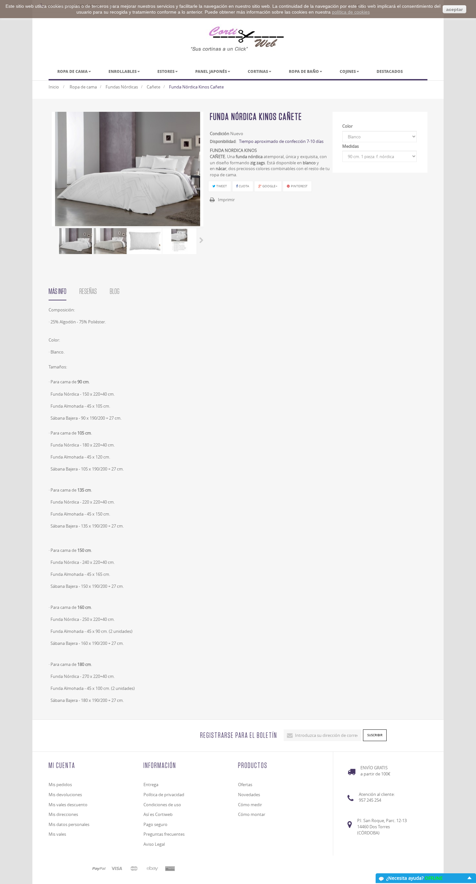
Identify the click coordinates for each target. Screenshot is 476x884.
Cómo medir (250, 805)
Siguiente (201, 240)
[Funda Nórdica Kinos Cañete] (75, 241)
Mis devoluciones (65, 794)
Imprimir (226, 200)
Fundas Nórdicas (122, 87)
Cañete (153, 87)
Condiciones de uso (162, 805)
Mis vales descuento (68, 805)
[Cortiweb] (238, 38)
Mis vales (57, 834)
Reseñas (88, 292)
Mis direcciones (63, 814)
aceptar (454, 9)
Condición (219, 133)
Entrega (150, 784)
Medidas (351, 146)
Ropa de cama (83, 87)
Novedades (249, 794)
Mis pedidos (60, 784)
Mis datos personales (69, 824)
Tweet (221, 186)
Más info (57, 292)
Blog (114, 292)
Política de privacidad (163, 794)
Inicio (54, 87)
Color (348, 126)
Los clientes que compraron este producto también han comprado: (54, 240)
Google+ (269, 186)
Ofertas (245, 784)
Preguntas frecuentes (164, 834)
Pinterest (299, 186)
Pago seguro (155, 824)
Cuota (243, 186)
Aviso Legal (154, 844)
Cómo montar (251, 814)
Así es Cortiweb (158, 814)
